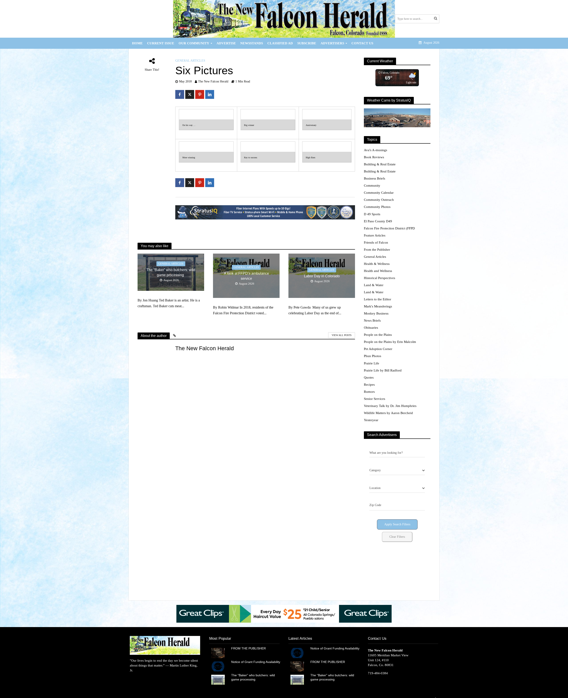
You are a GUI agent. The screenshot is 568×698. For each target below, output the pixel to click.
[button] (385, 613)
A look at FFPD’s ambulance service (246, 276)
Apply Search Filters (397, 524)
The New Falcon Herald (213, 81)
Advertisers (332, 43)
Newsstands (251, 43)
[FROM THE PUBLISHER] (218, 652)
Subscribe (306, 43)
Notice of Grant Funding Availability (255, 662)
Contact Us (362, 43)
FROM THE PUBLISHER (249, 648)
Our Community (194, 43)
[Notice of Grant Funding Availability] (218, 666)
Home (137, 43)
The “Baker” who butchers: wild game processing (170, 272)
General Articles (190, 60)
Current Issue (160, 43)
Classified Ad (280, 43)
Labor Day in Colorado (322, 276)
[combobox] (397, 470)
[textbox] (375, 470)
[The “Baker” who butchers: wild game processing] (218, 679)
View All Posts (341, 335)
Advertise (226, 43)
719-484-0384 (378, 673)
